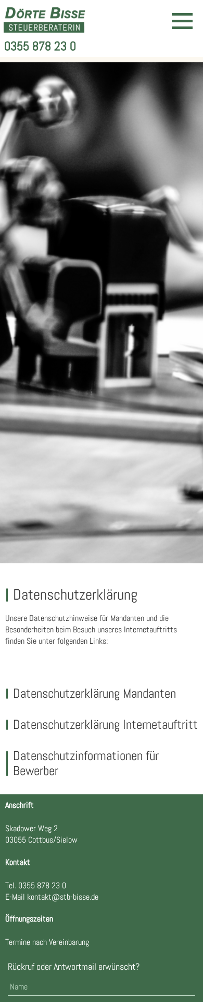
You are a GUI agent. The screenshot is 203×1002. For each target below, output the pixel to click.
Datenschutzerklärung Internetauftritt (105, 724)
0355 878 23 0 (40, 46)
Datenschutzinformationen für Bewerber (86, 763)
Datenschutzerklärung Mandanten (94, 693)
